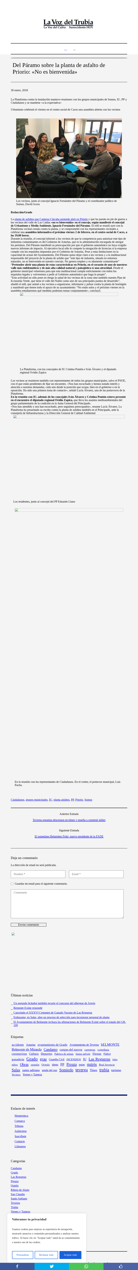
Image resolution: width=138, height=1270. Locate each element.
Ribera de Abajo (20, 1189)
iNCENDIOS (73, 1059)
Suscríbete (20, 1136)
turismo (116, 1070)
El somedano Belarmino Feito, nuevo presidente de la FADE (69, 836)
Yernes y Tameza (32, 1074)
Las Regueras (99, 1059)
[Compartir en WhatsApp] (86, 1266)
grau (43, 1059)
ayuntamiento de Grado (52, 1044)
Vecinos (16, 1074)
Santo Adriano (19, 1198)
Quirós (15, 1185)
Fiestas (97, 1053)
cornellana (103, 1049)
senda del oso (49, 1070)
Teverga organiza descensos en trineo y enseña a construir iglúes (69, 819)
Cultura (34, 1053)
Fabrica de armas (63, 1053)
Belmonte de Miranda (27, 1049)
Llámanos (20, 1146)
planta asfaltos (62, 799)
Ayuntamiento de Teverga (84, 1044)
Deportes (46, 1053)
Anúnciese (21, 1131)
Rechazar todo (46, 1255)
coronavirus (19, 1053)
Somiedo (66, 1070)
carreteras (89, 1049)
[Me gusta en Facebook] (121, 1266)
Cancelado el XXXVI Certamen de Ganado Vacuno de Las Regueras (52, 1012)
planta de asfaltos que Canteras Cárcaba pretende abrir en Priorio (51, 219)
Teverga (15, 1202)
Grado (32, 1058)
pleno (55, 1064)
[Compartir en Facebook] (17, 1266)
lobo (115, 1059)
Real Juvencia (107, 1064)
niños (15, 1064)
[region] (46, 1238)
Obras (24, 1064)
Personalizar (23, 1255)
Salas (16, 1070)
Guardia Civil (56, 1059)
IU (50, 799)
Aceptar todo (70, 1255)
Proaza (71, 1064)
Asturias (30, 1044)
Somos (88, 799)
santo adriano (31, 1070)
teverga (81, 1069)
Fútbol (107, 1053)
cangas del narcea (71, 1049)
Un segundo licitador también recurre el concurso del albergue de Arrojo (54, 1003)
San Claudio (18, 1194)
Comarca (20, 1120)
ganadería (18, 1059)
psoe (82, 1064)
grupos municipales (37, 799)
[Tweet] (51, 1266)
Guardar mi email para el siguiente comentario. (41, 883)
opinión (35, 1064)
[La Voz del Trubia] (69, 24)
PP (72, 799)
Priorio (79, 799)
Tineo (93, 1070)
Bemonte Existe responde (27, 1007)
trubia (104, 1069)
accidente (18, 1044)
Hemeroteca (21, 1115)
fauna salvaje (83, 1053)
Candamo (51, 1049)
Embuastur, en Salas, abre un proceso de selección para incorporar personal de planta (61, 1017)
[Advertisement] (69, 964)
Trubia (14, 1207)
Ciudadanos (17, 799)
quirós (92, 1064)
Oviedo (46, 1064)
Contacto (20, 1141)
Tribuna (19, 1126)
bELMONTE (110, 1044)
